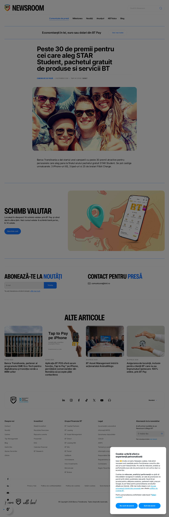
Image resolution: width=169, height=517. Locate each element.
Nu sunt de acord (127, 506)
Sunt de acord (149, 506)
